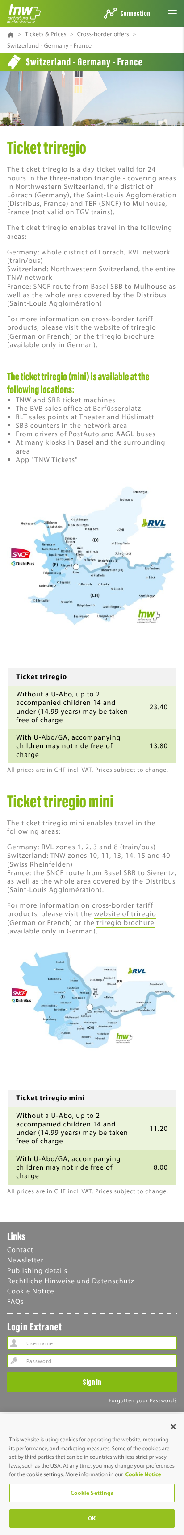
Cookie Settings (92, 1492)
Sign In (92, 1381)
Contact (20, 1249)
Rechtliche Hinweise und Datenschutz (70, 1281)
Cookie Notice (30, 1291)
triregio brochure (125, 336)
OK (92, 1518)
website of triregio (125, 327)
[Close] (173, 1427)
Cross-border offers (103, 34)
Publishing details (37, 1270)
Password (14, 1361)
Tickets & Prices (46, 34)
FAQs (15, 1301)
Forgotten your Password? (143, 1400)
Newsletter (25, 1260)
